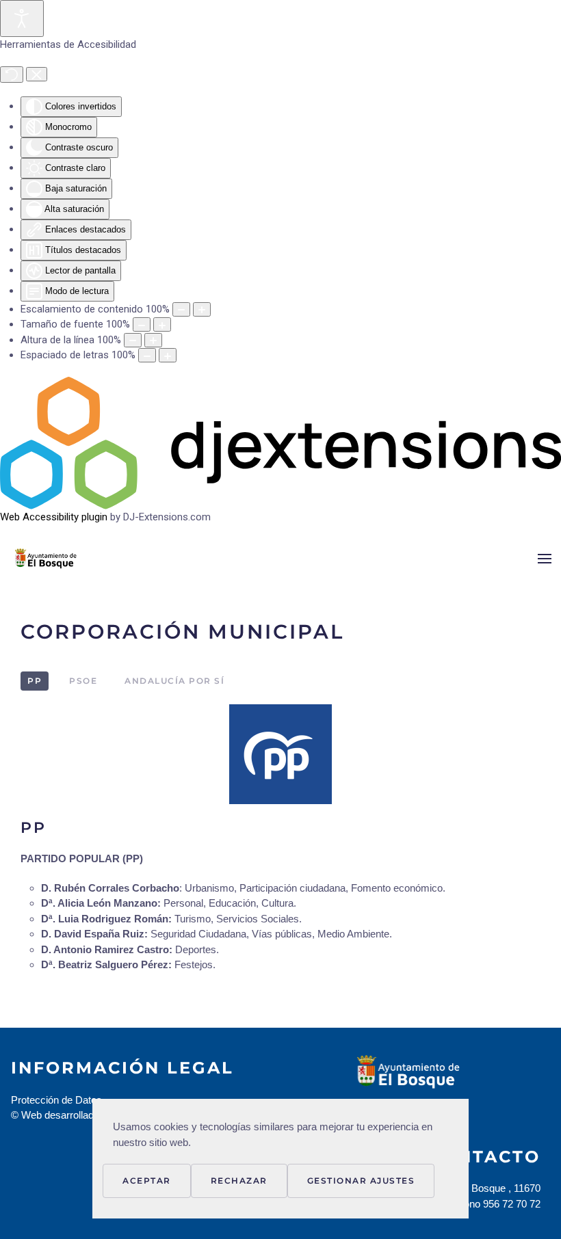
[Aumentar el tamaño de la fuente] (162, 324)
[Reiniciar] (11, 74)
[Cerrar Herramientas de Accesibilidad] (36, 74)
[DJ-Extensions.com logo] (280, 442)
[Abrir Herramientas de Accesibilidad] (22, 18)
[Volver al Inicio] (66, 558)
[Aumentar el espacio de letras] (168, 355)
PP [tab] (34, 681)
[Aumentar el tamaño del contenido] (202, 309)
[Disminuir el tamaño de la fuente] (142, 324)
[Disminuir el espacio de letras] (147, 355)
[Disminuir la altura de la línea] (133, 340)
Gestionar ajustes (361, 1180)
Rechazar (239, 1180)
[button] (544, 558)
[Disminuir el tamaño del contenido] (181, 309)
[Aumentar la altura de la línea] (153, 340)
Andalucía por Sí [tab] (174, 681)
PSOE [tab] (83, 681)
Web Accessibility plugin (53, 517)
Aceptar (146, 1180)
